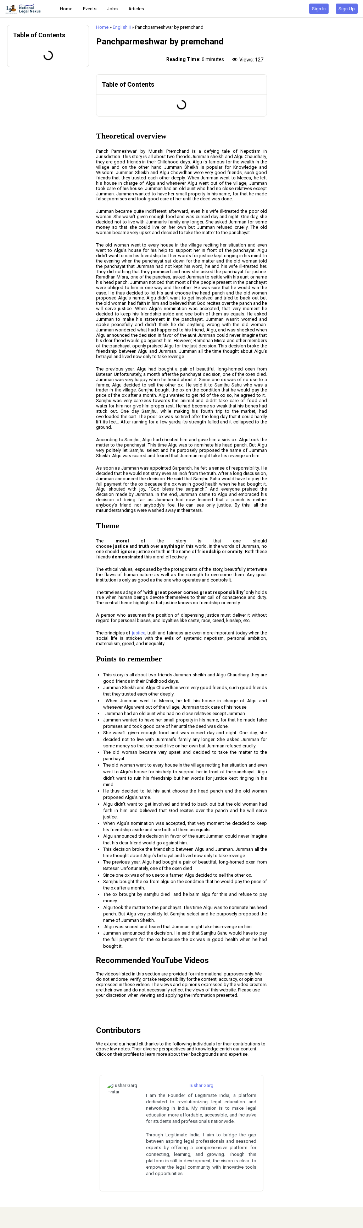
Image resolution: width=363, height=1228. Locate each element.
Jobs (112, 8)
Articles (136, 8)
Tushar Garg (201, 1085)
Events (89, 8)
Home (66, 8)
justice (138, 632)
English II (122, 27)
